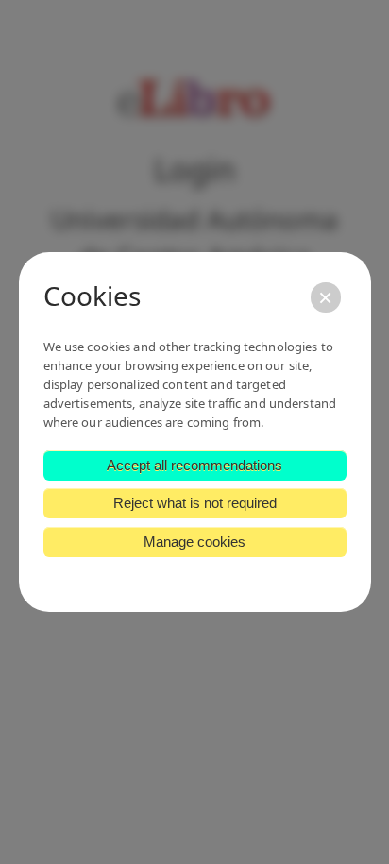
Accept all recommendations (194, 465)
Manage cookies (194, 542)
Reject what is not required (195, 503)
